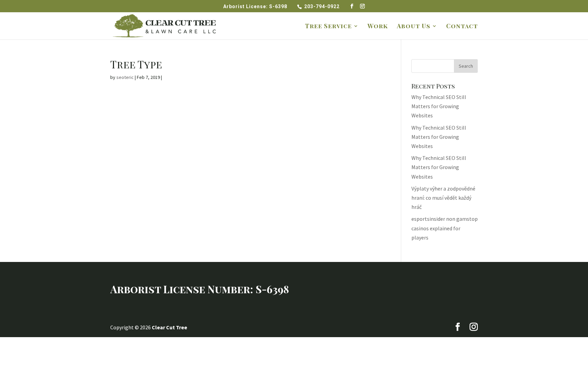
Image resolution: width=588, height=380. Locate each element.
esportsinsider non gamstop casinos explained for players (444, 228)
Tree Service (328, 26)
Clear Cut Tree (169, 327)
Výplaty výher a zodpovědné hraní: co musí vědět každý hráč (443, 197)
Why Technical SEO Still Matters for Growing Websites (438, 106)
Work (378, 26)
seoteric (125, 77)
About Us (413, 26)
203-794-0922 (322, 6)
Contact (462, 26)
